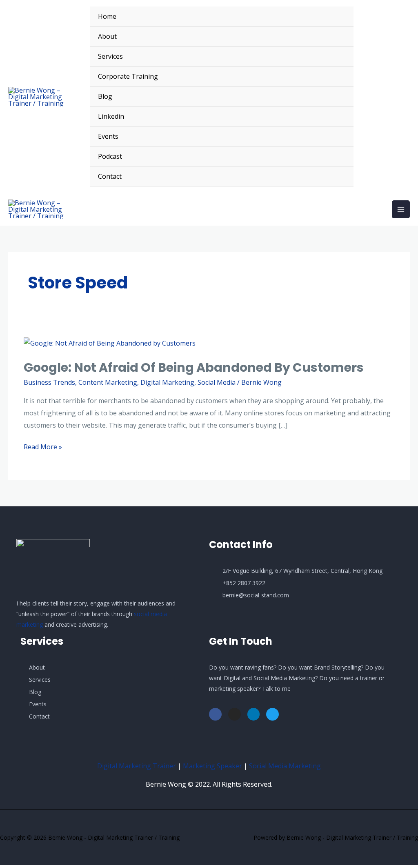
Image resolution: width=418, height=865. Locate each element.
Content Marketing (107, 382)
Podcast (110, 156)
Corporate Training (128, 76)
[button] (386, 96)
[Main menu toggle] (401, 209)
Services (110, 56)
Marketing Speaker (212, 765)
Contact (110, 176)
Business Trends (49, 382)
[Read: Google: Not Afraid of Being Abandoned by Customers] (110, 342)
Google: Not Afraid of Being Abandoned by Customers (194, 367)
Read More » (43, 446)
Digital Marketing (167, 382)
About (107, 36)
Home (107, 16)
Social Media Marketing (285, 765)
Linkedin (111, 116)
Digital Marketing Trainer (136, 765)
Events (108, 136)
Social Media (217, 382)
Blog (105, 96)
